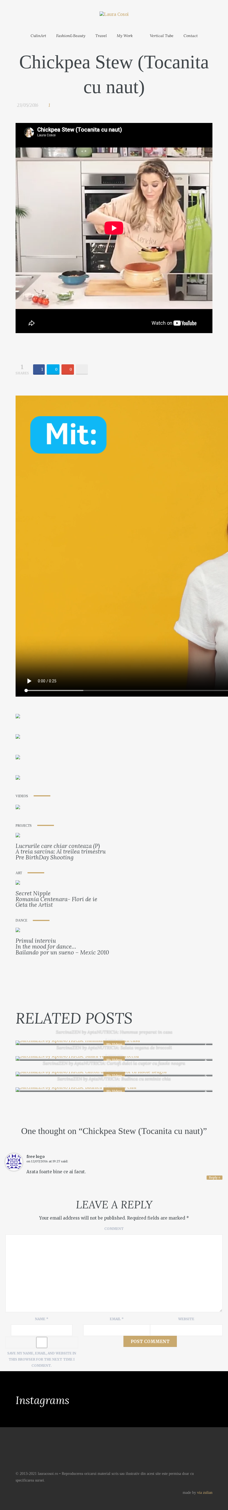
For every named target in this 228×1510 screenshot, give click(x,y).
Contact (191, 35)
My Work (125, 35)
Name (41, 1319)
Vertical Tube (162, 35)
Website (186, 1319)
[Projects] (18, 836)
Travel (101, 35)
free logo (35, 1156)
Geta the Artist (34, 904)
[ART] (18, 883)
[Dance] (18, 931)
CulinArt (38, 35)
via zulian (204, 1492)
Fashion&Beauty (70, 35)
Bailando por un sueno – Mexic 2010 (62, 952)
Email (117, 1319)
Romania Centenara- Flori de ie (56, 899)
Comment (114, 1229)
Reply (214, 1177)
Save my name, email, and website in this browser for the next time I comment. (41, 1359)
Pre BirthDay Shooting (45, 857)
